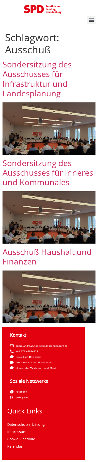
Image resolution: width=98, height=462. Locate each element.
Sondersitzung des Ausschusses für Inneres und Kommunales (48, 173)
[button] (91, 20)
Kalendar (15, 446)
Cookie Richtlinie (21, 439)
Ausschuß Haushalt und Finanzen (47, 256)
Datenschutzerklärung (26, 424)
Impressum (16, 431)
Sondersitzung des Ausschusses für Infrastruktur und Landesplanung (37, 79)
